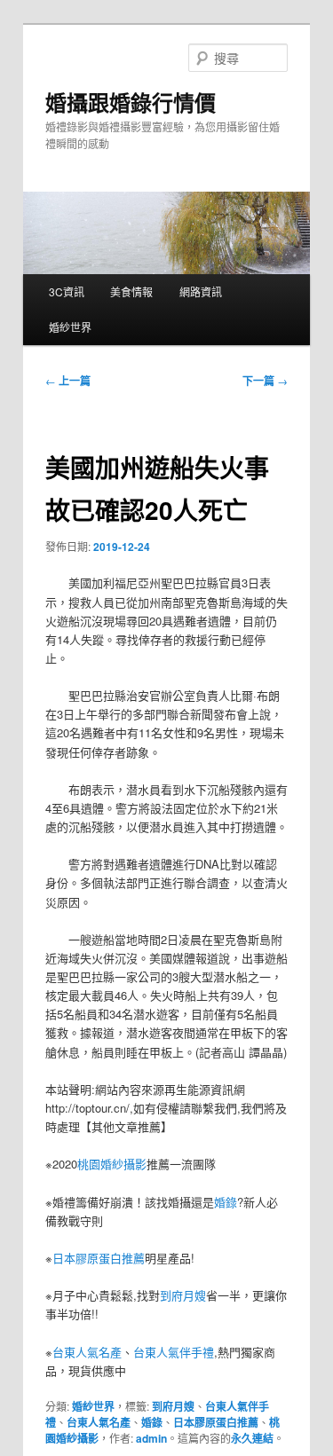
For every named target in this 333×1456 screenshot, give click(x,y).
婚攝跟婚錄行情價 (130, 102)
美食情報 (131, 291)
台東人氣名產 (87, 1351)
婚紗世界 (70, 326)
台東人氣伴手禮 (173, 1351)
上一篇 (68, 381)
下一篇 (265, 381)
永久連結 (252, 1438)
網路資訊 (200, 291)
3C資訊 (66, 291)
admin (151, 1438)
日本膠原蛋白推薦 (98, 1257)
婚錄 (225, 1201)
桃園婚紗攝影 (112, 1163)
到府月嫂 (183, 1295)
